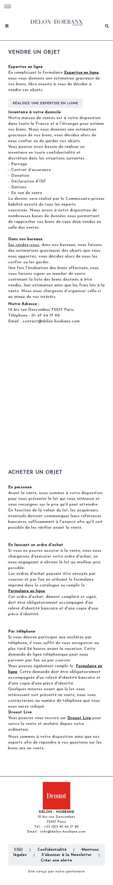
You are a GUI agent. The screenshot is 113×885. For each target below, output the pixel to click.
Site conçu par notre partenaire (56, 871)
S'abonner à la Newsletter (67, 855)
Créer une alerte (56, 860)
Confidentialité (52, 849)
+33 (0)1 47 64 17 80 (61, 826)
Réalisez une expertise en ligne (45, 103)
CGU (18, 849)
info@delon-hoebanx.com (63, 831)
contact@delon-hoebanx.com (51, 321)
